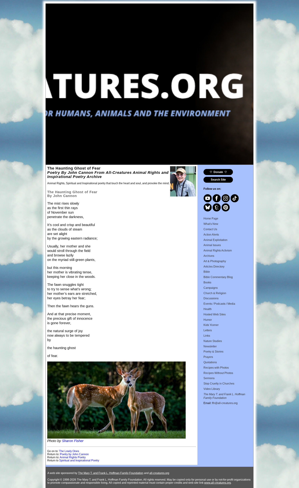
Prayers (208, 356)
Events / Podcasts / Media (219, 303)
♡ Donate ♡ (218, 172)
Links (206, 335)
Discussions (211, 298)
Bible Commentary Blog (218, 277)
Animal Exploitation (215, 239)
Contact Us (210, 229)
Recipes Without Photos (218, 373)
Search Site (218, 179)
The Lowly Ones (69, 451)
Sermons (209, 378)
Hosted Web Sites (214, 314)
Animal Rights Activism (217, 250)
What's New (210, 223)
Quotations (210, 362)
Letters (207, 330)
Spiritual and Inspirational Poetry (79, 460)
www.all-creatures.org (217, 482)
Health (207, 309)
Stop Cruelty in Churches (218, 383)
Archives (208, 255)
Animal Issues (212, 245)
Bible (206, 271)
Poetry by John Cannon (74, 454)
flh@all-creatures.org (225, 403)
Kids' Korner (211, 324)
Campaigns (210, 287)
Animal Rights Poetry (73, 457)
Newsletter (210, 346)
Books (207, 282)
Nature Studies (212, 341)
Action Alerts (211, 234)
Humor (207, 319)
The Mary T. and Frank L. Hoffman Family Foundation (110, 473)
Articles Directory (213, 266)
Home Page (210, 218)
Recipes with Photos (216, 367)
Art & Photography (214, 261)
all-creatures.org (159, 473)
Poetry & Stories (213, 351)
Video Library (211, 388)
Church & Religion (214, 293)
